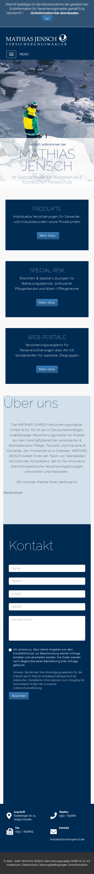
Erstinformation (78, 864)
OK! (47, 19)
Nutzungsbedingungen (53, 864)
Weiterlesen (13, 493)
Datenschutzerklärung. (27, 688)
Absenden (19, 696)
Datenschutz (30, 864)
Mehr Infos (48, 235)
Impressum (13, 864)
